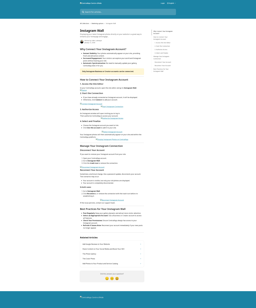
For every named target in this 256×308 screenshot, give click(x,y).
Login (163, 3)
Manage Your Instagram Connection (161, 57)
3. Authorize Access (161, 49)
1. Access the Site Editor (162, 43)
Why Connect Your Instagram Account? (163, 32)
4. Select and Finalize (161, 53)
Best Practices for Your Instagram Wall (160, 70)
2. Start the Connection (162, 46)
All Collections (84, 23)
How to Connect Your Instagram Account (160, 38)
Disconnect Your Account (163, 62)
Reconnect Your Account (163, 65)
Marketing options (98, 23)
